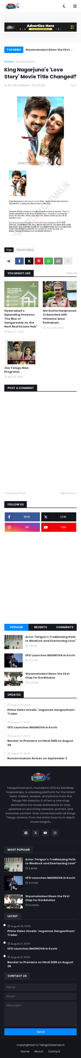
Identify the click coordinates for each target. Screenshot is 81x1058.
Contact (54, 1051)
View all (72, 273)
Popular (16, 627)
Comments (64, 627)
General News (25, 62)
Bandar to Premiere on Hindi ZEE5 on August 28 (40, 743)
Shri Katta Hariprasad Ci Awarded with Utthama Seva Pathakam (59, 317)
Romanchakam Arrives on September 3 (37, 758)
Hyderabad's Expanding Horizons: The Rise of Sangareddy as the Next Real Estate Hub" (20, 319)
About (38, 1051)
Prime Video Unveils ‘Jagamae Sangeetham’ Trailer (41, 712)
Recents (40, 627)
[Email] (58, 261)
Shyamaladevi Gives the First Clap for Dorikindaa (47, 50)
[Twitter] (29, 261)
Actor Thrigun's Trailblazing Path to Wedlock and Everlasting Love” (50, 639)
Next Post (68, 493)
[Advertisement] (40, 577)
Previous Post (16, 493)
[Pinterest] (39, 261)
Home (8, 62)
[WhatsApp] (48, 261)
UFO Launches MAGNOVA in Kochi (50, 655)
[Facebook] (19, 261)
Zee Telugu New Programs (16, 370)
